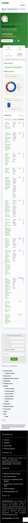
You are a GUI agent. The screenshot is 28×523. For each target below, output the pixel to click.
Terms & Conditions (9, 448)
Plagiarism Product (8, 406)
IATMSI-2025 (7, 381)
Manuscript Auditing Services (12, 473)
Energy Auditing (9, 396)
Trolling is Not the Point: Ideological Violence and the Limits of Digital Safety (7, 159)
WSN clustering (19, 426)
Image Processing (9, 373)
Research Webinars (9, 488)
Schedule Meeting (7, 40)
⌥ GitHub (23, 59)
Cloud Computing (9, 391)
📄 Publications (8, 59)
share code (10, 426)
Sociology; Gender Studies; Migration (13, 67)
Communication (9, 393)
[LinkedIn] (18, 40)
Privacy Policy (8, 445)
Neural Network (9, 398)
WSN (5, 414)
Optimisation (7, 403)
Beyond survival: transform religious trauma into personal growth (7, 243)
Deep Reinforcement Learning (11, 378)
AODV (6, 416)
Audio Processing (9, 388)
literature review (5, 426)
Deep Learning (7, 375)
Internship (6, 442)
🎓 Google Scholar (16, 59)
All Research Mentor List (11, 491)
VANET (7, 401)
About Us (6, 440)
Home (5, 9)
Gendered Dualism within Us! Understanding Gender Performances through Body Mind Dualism (8, 183)
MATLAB (6, 386)
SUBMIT (14, 359)
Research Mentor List (13, 9)
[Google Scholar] (15, 40)
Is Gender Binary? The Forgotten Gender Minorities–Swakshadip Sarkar (7, 319)
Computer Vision (8, 370)
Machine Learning (8, 383)
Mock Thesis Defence (10, 476)
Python (5, 411)
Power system (7, 408)
